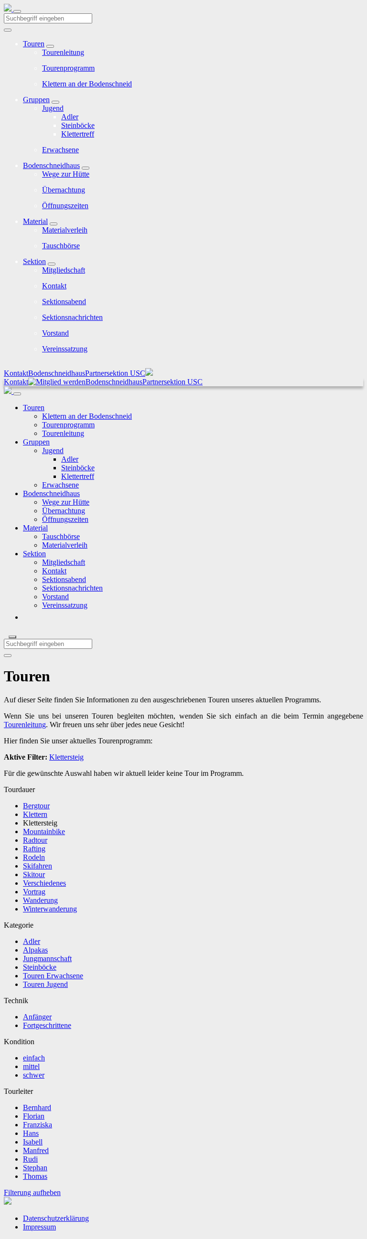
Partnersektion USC (115, 373)
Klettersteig (66, 757)
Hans (31, 1133)
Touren (33, 44)
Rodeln (34, 857)
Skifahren (37, 866)
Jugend (53, 108)
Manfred (36, 1150)
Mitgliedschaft (63, 270)
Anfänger (37, 1017)
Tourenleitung (63, 52)
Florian (33, 1116)
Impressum (39, 1227)
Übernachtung (63, 190)
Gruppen (36, 99)
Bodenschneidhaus (51, 165)
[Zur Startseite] (8, 9)
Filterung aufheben (32, 1192)
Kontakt (54, 286)
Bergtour (36, 806)
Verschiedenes (44, 883)
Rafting (34, 849)
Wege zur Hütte (65, 174)
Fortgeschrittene (47, 1025)
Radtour (35, 840)
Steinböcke (78, 125)
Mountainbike (44, 831)
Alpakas (35, 950)
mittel (31, 1066)
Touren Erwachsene (53, 976)
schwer (33, 1075)
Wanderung (40, 900)
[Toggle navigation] (17, 11)
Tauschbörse (61, 246)
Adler (69, 117)
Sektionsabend (64, 301)
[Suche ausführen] (7, 655)
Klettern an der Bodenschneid (87, 84)
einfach (34, 1058)
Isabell (33, 1142)
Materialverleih (64, 230)
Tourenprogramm (68, 68)
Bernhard (37, 1107)
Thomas (35, 1176)
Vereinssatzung (64, 349)
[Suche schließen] (12, 636)
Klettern (35, 814)
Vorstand (55, 333)
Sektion (34, 261)
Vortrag (34, 892)
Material (35, 221)
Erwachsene (60, 150)
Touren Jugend (45, 984)
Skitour (34, 874)
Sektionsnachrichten (72, 317)
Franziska (37, 1125)
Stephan (35, 1168)
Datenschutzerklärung (56, 1218)
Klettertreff (77, 134)
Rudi (30, 1159)
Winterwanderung (50, 909)
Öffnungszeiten (65, 205)
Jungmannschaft (47, 958)
